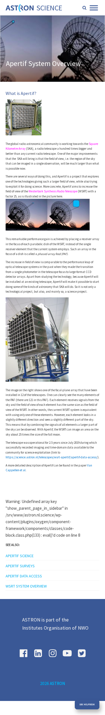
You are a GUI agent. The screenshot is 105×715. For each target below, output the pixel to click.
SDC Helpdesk (87, 704)
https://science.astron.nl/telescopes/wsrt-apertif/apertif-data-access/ (51, 457)
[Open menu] (93, 7)
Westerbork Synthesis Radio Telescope (53, 191)
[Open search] (84, 7)
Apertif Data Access (24, 576)
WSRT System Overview (26, 586)
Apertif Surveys (20, 565)
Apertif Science (20, 555)
